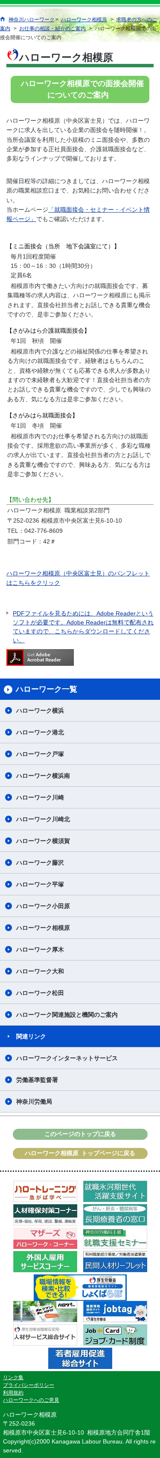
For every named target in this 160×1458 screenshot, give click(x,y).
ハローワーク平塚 (40, 884)
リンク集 (13, 1377)
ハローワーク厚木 (40, 949)
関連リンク (31, 1036)
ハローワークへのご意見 (31, 1400)
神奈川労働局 (34, 1101)
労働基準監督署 (37, 1079)
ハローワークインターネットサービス (67, 1058)
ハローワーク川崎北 (43, 819)
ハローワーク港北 (40, 732)
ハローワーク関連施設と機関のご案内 (67, 1014)
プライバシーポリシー (28, 1385)
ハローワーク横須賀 (43, 840)
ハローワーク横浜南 (43, 775)
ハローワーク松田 (40, 992)
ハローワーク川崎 (40, 797)
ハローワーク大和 (40, 971)
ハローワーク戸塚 (40, 754)
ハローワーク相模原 (43, 927)
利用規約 (13, 1393)
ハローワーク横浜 (40, 710)
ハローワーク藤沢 (40, 862)
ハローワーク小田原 (43, 906)
